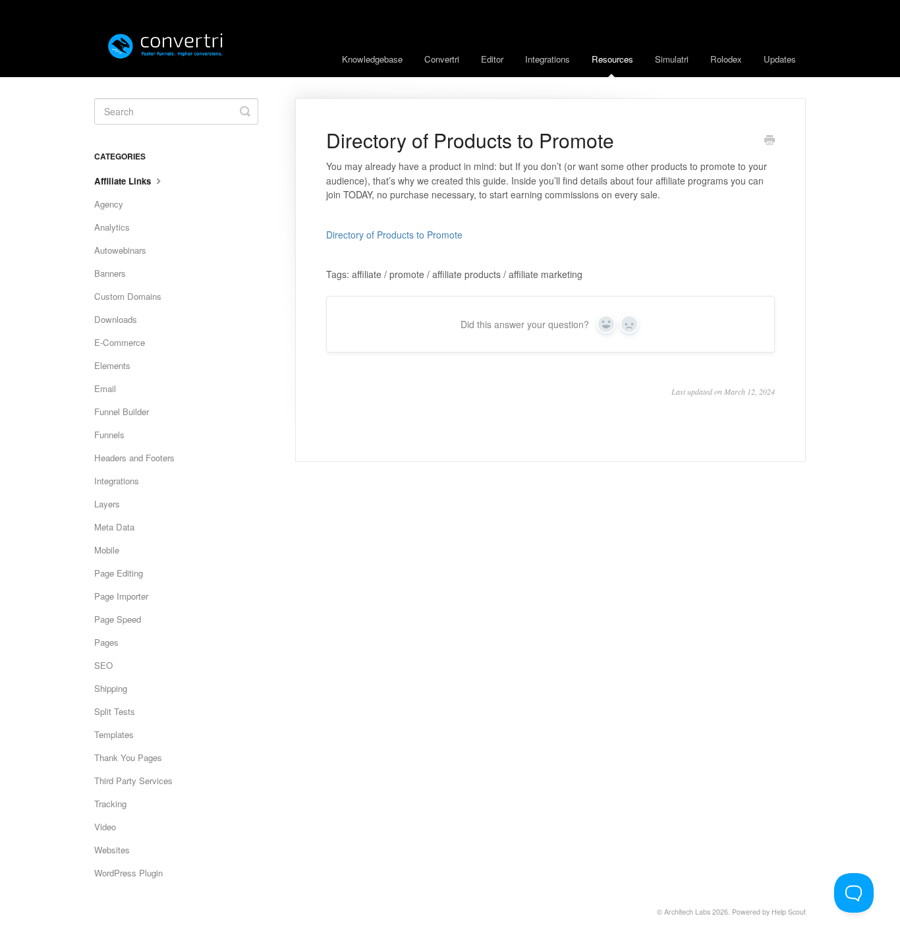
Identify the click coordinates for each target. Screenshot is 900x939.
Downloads (115, 319)
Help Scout (789, 912)
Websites (112, 849)
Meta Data (114, 527)
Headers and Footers (134, 457)
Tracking (110, 803)
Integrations (547, 59)
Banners (110, 273)
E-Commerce (119, 342)
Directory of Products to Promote (394, 234)
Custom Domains (127, 296)
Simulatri (672, 59)
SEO (103, 665)
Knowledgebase (372, 59)
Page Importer (121, 596)
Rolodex (726, 59)
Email (105, 388)
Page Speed (117, 619)
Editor (492, 59)
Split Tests (114, 711)
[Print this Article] (769, 141)
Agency (108, 204)
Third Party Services (133, 780)
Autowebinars (120, 250)
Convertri (441, 59)
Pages (106, 642)
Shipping (110, 688)
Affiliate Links (124, 181)
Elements (112, 365)
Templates (114, 734)
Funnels (109, 434)
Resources (612, 59)
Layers (107, 504)
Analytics (112, 227)
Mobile (106, 550)
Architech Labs (687, 912)
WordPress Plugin (128, 873)
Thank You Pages (128, 757)
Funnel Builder (121, 411)
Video (105, 826)
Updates (780, 59)
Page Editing (118, 573)
